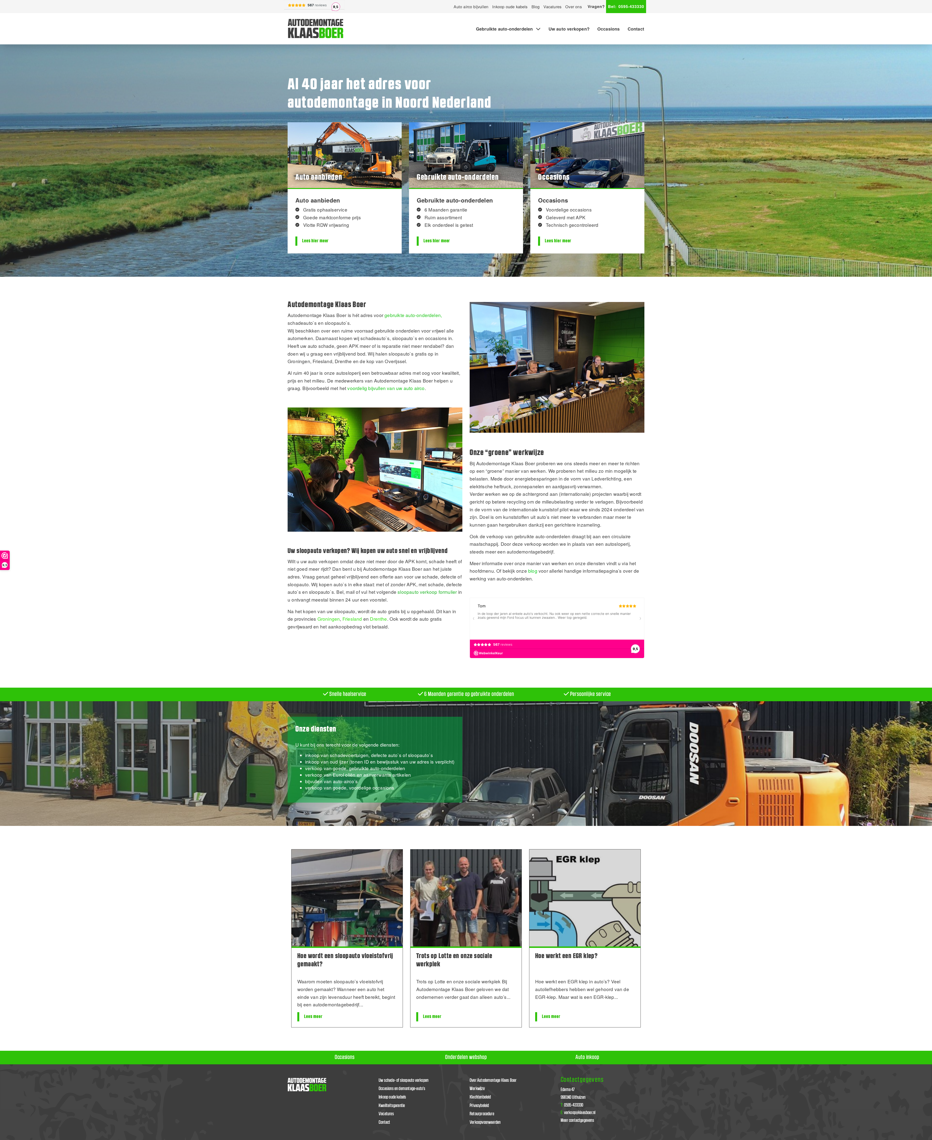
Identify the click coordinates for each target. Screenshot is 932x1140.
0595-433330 (626, 6)
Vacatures (552, 6)
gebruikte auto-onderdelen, (413, 315)
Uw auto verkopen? (569, 29)
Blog (536, 6)
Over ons (573, 6)
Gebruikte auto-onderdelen (504, 29)
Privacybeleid (479, 1105)
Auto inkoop (587, 1057)
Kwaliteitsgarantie (392, 1105)
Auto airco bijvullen (471, 6)
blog (532, 570)
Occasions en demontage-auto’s (402, 1088)
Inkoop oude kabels (509, 6)
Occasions (608, 29)
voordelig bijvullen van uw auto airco (385, 388)
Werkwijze (477, 1088)
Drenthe (378, 618)
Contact (636, 29)
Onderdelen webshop (466, 1057)
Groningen (328, 618)
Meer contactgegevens (577, 1120)
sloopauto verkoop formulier (427, 591)
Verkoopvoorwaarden (485, 1122)
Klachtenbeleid (480, 1097)
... (361, 1004)
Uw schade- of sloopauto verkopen (403, 1080)
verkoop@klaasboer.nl (578, 1112)
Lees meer (313, 1016)
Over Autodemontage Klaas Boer (493, 1080)
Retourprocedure (482, 1114)
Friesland (352, 618)
